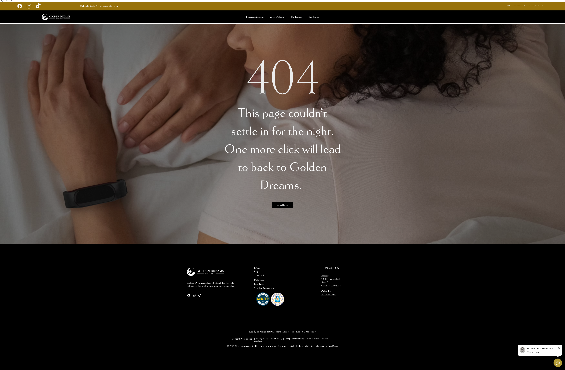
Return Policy (277, 338)
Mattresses (259, 280)
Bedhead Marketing (305, 346)
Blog (256, 271)
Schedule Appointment (264, 288)
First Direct (333, 346)
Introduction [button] (259, 284)
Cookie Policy (313, 338)
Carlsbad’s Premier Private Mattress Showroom (99, 6)
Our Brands (259, 276)
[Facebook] (20, 6)
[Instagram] (29, 6)
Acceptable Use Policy (295, 338)
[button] (242, 339)
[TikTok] (38, 6)
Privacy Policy (262, 338)
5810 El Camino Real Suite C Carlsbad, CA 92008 (525, 6)
